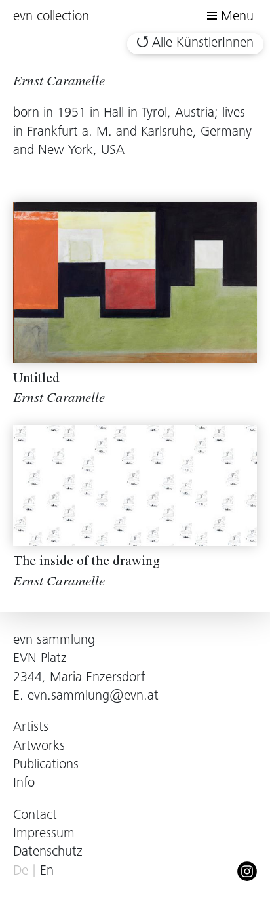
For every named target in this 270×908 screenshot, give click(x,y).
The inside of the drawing (86, 563)
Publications (46, 765)
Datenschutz (48, 852)
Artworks (39, 747)
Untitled (36, 380)
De (20, 871)
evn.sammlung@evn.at (93, 696)
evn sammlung (54, 641)
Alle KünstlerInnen (203, 43)
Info (24, 784)
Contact (35, 816)
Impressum (44, 834)
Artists (30, 728)
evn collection (51, 17)
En (47, 871)
